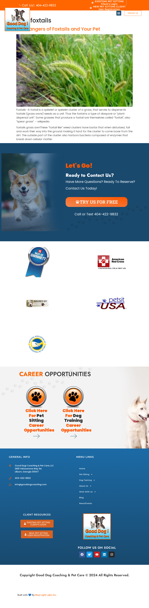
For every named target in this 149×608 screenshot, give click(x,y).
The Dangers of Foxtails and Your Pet (58, 29)
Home (82, 468)
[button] (118, 13)
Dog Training (85, 480)
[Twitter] (89, 554)
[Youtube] (97, 554)
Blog (81, 497)
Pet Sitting (84, 474)
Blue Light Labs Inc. (46, 594)
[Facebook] (82, 554)
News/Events (85, 503)
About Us (83, 486)
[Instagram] (112, 554)
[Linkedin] (104, 554)
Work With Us (86, 492)
